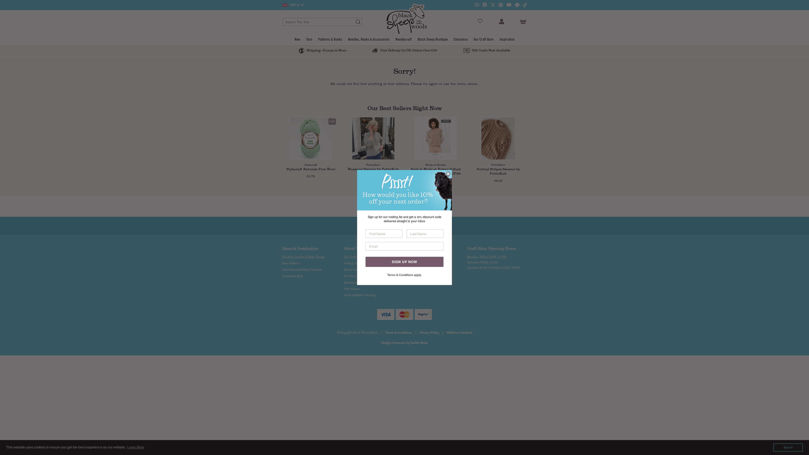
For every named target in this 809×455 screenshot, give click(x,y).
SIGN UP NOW (404, 261)
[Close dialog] (448, 174)
